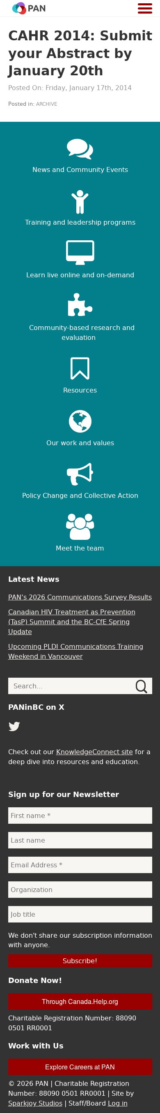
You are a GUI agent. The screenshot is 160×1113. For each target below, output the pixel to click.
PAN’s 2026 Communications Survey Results (80, 597)
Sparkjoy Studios (35, 1103)
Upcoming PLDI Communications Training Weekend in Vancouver (75, 651)
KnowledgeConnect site (94, 751)
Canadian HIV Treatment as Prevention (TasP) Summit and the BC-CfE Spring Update (71, 621)
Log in (118, 1103)
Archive (46, 104)
